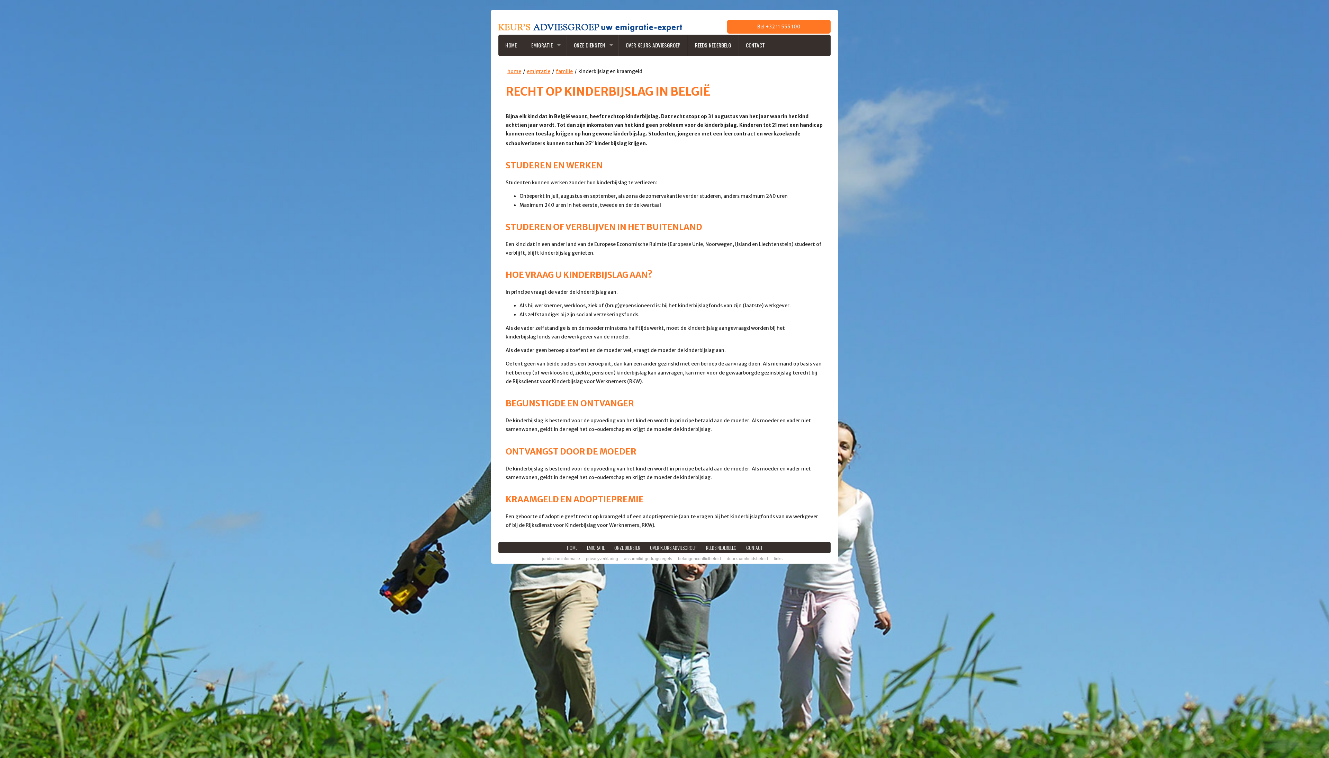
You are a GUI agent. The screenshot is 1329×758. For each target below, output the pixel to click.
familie (564, 71)
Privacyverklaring (602, 558)
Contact (755, 45)
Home (511, 45)
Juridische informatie (561, 558)
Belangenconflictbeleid (699, 558)
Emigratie (542, 45)
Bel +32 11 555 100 (779, 27)
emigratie (538, 71)
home (514, 71)
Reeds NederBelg (713, 45)
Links (778, 558)
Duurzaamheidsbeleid (747, 558)
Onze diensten (589, 45)
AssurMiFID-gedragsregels (648, 558)
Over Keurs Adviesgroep (653, 45)
